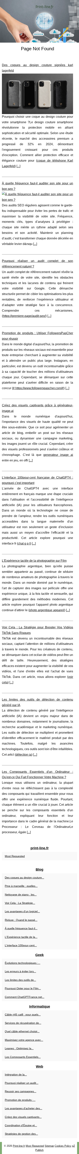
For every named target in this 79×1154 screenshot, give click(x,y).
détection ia (23, 754)
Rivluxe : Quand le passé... (21, 919)
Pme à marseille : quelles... (21, 885)
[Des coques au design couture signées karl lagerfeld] (37, 94)
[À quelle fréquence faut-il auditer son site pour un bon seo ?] (37, 197)
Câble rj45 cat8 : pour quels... (23, 1014)
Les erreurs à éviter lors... (20, 971)
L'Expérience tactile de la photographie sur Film (34, 560)
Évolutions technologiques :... (22, 962)
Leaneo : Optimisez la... (19, 1048)
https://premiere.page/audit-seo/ (24, 316)
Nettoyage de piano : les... (21, 894)
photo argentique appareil (46, 610)
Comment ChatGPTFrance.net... (24, 996)
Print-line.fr (19, 1145)
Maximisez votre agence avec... (24, 1039)
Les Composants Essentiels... (23, 1056)
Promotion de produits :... (20, 1099)
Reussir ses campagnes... (20, 1091)
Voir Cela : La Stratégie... (20, 902)
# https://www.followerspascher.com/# (38, 388)
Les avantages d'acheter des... (23, 1108)
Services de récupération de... (23, 1022)
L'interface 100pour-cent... (21, 945)
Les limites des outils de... (20, 979)
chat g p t (24, 543)
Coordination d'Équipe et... (21, 1125)
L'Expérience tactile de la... (21, 936)
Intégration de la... (16, 1074)
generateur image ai (58, 454)
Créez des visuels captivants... (23, 1116)
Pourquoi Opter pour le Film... (23, 988)
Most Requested (15, 856)
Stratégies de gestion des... (21, 1133)
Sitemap (49, 1145)
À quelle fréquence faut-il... (21, 928)
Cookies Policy (63, 1145)
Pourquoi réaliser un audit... (21, 1082)
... (18, 166)
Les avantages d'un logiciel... (22, 911)
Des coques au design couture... (24, 877)
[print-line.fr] (39, 21)
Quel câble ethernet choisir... (22, 1031)
